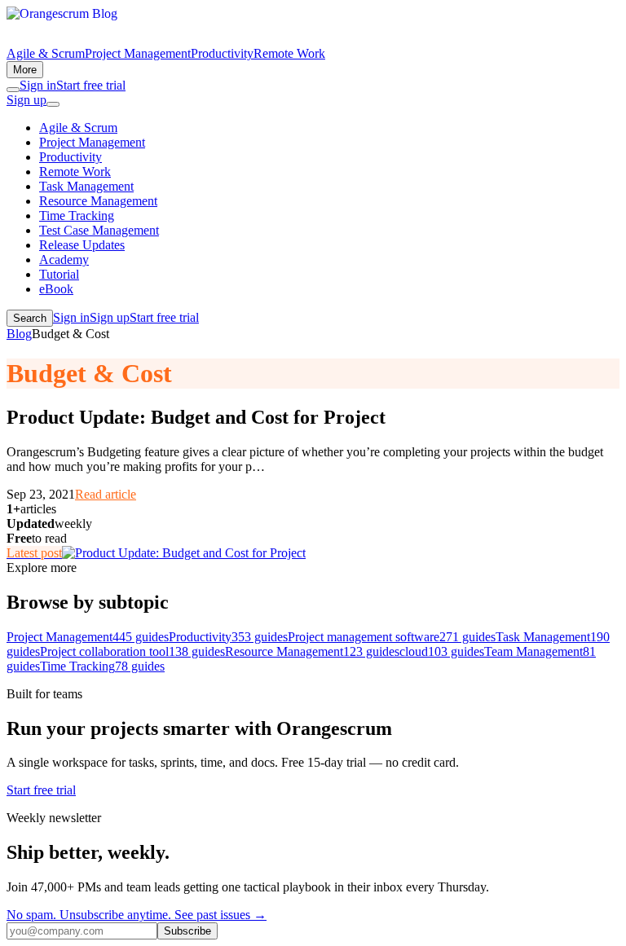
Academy (64, 259)
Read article (105, 494)
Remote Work (289, 53)
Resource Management (98, 201)
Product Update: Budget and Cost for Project (196, 417)
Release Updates (82, 245)
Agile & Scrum (46, 53)
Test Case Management (99, 230)
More (25, 70)
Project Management (138, 53)
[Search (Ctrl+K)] (13, 89)
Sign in (38, 85)
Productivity (222, 53)
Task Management (86, 186)
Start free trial (91, 85)
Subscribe (187, 931)
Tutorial (59, 274)
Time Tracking (76, 215)
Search (29, 318)
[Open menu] (53, 104)
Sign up (26, 100)
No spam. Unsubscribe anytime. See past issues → (137, 915)
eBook (56, 289)
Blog (19, 334)
